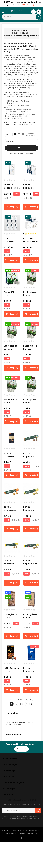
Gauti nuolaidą (22, 442)
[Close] (39, 394)
